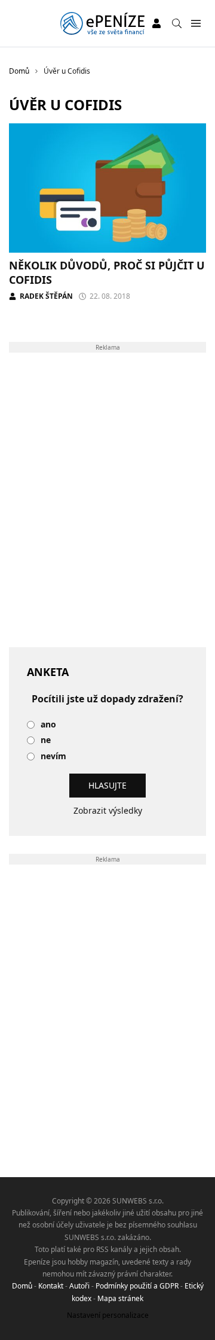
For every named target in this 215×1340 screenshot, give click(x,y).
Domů (22, 1286)
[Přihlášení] (156, 23)
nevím (53, 756)
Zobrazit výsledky (107, 810)
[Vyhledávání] (176, 23)
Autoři (79, 1286)
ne (46, 740)
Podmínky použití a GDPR (137, 1286)
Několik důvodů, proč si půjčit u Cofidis (107, 272)
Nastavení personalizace (108, 1315)
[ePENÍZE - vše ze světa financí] (102, 23)
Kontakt (50, 1286)
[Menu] (195, 23)
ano (48, 725)
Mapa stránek (120, 1298)
